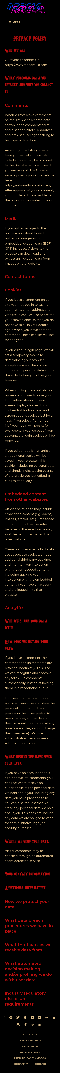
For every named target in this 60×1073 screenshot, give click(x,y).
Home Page (30, 1034)
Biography (21, 1064)
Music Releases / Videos (30, 1058)
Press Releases (30, 1052)
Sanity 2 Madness (30, 1040)
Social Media (30, 1046)
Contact (40, 1064)
